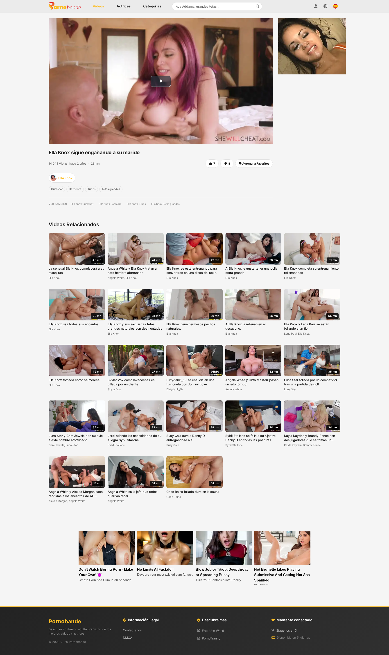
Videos (98, 6)
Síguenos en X (286, 630)
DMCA (127, 637)
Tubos (91, 189)
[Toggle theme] (325, 6)
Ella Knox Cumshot (82, 204)
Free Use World (213, 631)
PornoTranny (211, 638)
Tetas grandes (111, 189)
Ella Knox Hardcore (110, 204)
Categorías (152, 6)
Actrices (124, 6)
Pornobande (67, 6)
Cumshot (57, 189)
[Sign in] (316, 6)
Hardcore (75, 189)
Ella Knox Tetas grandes (165, 204)
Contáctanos (132, 630)
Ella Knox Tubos (136, 204)
